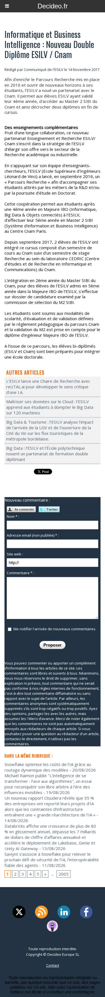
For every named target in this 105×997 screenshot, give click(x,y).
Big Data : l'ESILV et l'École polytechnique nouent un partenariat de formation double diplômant (47, 453)
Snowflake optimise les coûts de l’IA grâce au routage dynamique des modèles (47, 767)
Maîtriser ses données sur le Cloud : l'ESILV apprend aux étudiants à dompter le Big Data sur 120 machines (49, 407)
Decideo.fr (53, 6)
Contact (52, 965)
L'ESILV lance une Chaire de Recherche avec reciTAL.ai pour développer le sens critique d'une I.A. (48, 386)
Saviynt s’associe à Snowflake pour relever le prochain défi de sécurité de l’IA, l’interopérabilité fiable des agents (51, 859)
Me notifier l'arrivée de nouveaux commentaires (54, 628)
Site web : (15, 554)
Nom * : (13, 516)
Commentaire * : (20, 572)
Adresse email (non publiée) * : (33, 535)
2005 (64, 874)
